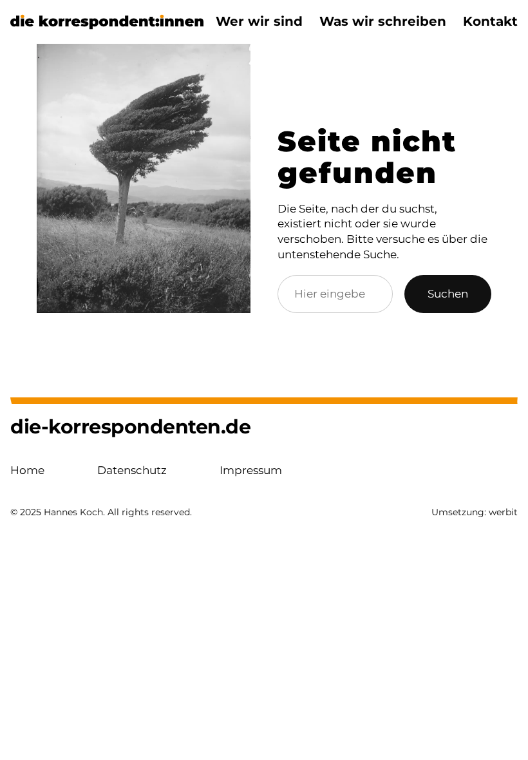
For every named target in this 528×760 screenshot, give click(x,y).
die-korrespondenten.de (130, 427)
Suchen (448, 293)
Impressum (251, 470)
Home (27, 470)
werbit (503, 512)
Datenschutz (132, 470)
